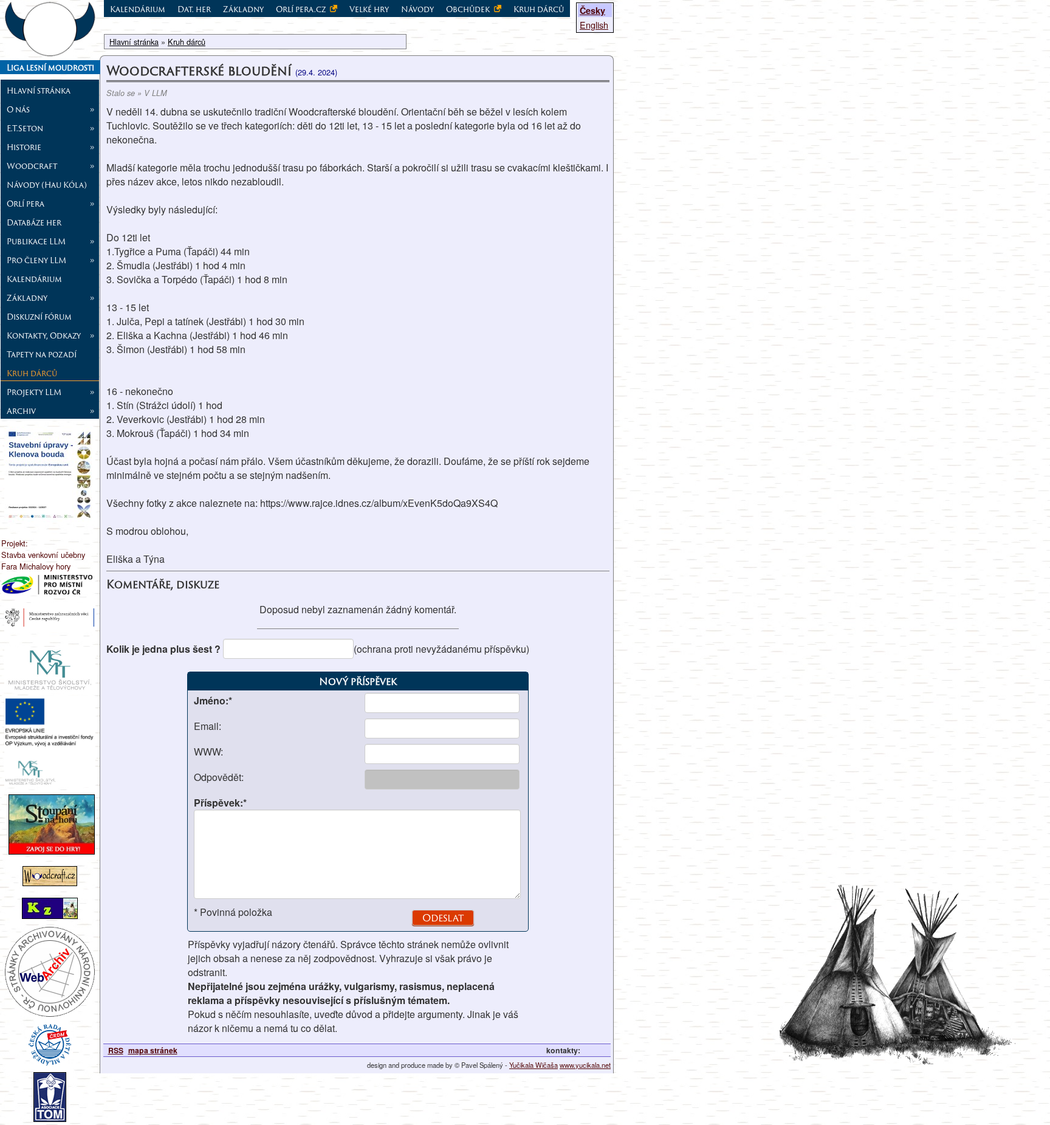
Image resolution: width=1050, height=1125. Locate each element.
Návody (417, 9)
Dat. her (194, 9)
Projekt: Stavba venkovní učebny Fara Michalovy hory (43, 554)
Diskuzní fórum (39, 317)
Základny (243, 9)
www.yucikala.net (585, 1065)
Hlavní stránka (38, 90)
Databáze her (34, 222)
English (594, 24)
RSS (115, 1050)
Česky (592, 10)
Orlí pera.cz (302, 9)
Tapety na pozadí (42, 354)
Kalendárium (34, 279)
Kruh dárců (32, 373)
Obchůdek (469, 9)
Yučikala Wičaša (533, 1065)
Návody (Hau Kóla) (47, 185)
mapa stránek (152, 1050)
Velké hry (369, 9)
